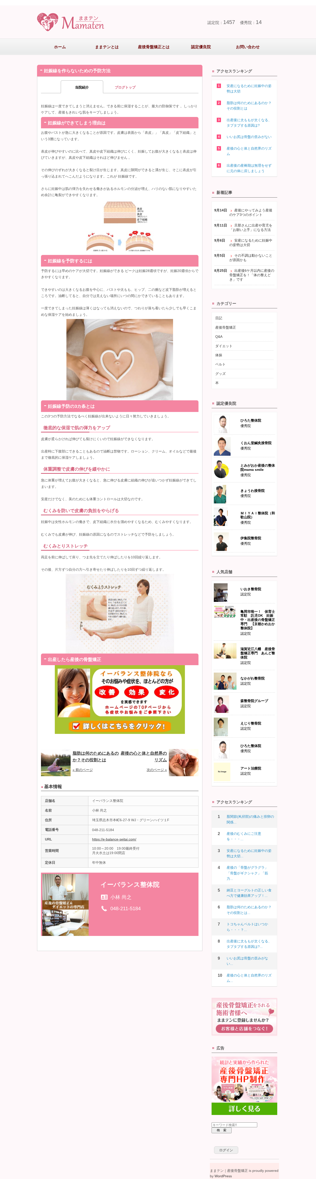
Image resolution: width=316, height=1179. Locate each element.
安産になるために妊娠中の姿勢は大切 (249, 88)
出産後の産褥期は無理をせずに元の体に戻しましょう (249, 168)
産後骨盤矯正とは (154, 47)
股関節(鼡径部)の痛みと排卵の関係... (250, 819)
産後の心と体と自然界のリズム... (249, 978)
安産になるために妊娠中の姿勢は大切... (249, 853)
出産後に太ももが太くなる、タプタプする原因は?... (249, 944)
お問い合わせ (248, 47)
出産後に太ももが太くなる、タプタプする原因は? (249, 122)
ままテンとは (107, 47)
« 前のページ (83, 770)
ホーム (60, 47)
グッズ (220, 374)
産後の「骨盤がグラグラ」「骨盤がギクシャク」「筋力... (247, 873)
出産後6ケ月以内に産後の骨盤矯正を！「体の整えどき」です (251, 275)
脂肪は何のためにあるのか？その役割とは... (249, 909)
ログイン (226, 1150)
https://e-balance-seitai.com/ (114, 839)
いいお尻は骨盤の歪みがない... (247, 961)
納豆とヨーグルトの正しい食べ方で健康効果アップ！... (249, 893)
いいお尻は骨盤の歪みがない (249, 137)
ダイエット (224, 346)
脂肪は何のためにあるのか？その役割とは (249, 105)
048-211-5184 (125, 908)
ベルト (220, 364)
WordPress (223, 1176)
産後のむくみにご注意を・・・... (244, 836)
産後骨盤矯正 (225, 327)
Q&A (218, 337)
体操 (218, 355)
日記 (218, 318)
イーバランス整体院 (129, 884)
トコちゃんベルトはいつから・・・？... (247, 926)
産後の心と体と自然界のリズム (249, 151)
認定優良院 (201, 47)
